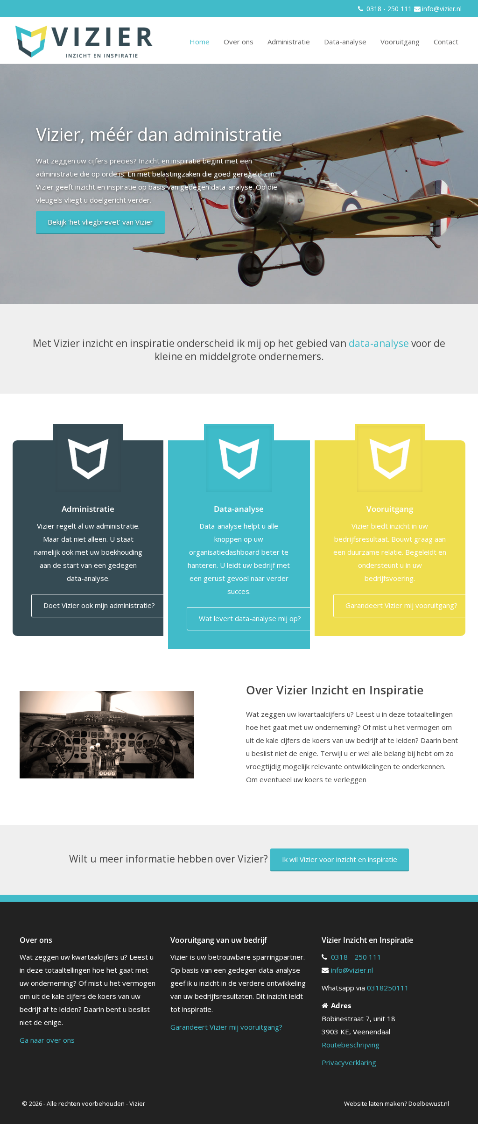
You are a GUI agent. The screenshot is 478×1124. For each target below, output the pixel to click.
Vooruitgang (400, 41)
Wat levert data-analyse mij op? (250, 618)
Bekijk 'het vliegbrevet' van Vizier (100, 221)
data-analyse (379, 343)
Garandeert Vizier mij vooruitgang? (401, 605)
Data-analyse (345, 41)
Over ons (238, 41)
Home (200, 41)
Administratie (288, 41)
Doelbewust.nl (428, 1103)
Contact (446, 41)
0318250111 (388, 987)
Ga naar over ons (47, 1040)
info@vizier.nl (442, 8)
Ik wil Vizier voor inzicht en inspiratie (339, 859)
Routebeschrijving (351, 1044)
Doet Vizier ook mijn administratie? (99, 605)
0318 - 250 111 (388, 8)
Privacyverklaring (349, 1062)
